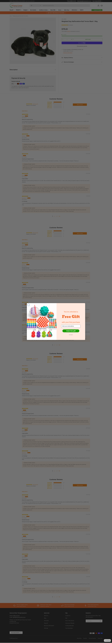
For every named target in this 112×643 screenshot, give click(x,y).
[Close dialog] (29, 305)
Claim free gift (71, 331)
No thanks (71, 334)
